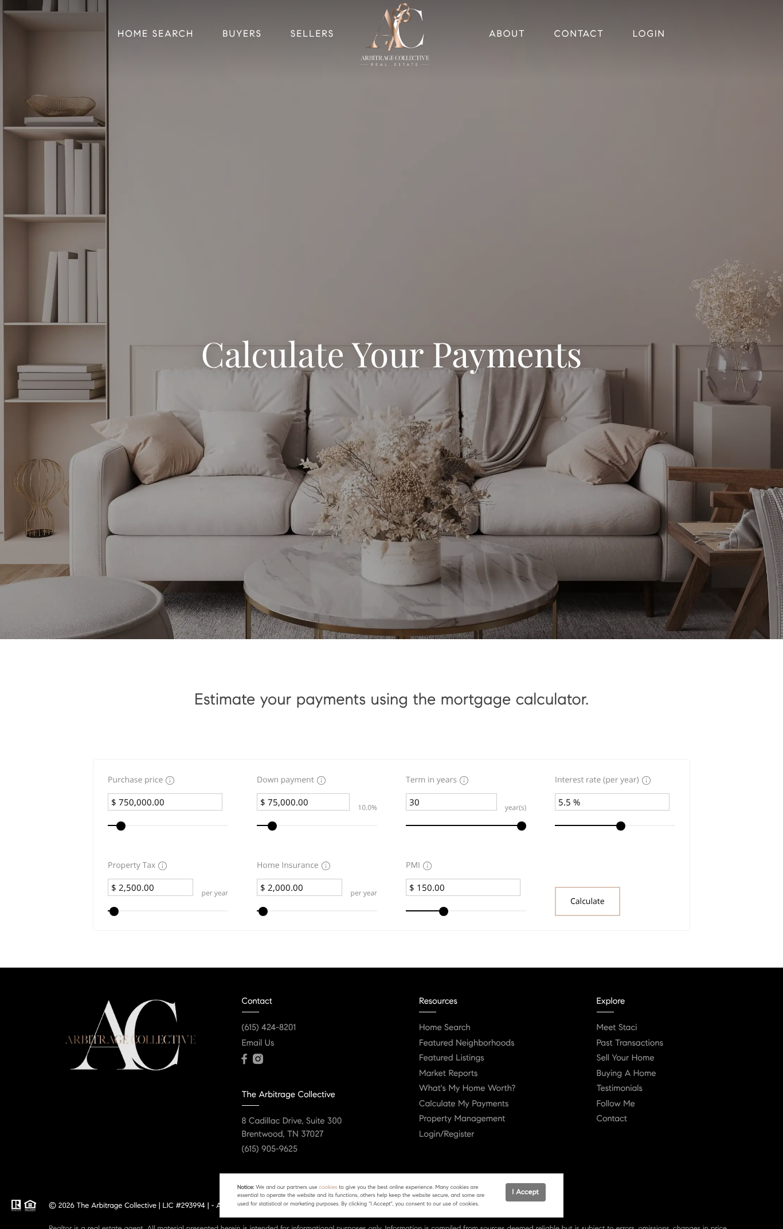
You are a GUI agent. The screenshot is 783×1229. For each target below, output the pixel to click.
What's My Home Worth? (467, 1088)
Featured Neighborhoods (467, 1043)
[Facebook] (244, 1059)
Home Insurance (288, 865)
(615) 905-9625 (269, 1149)
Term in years (431, 779)
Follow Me (616, 1104)
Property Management (462, 1119)
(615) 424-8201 (269, 1028)
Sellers (312, 34)
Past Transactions (630, 1043)
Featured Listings (451, 1058)
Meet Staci (617, 1028)
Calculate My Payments (463, 1104)
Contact (579, 34)
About (507, 34)
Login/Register (447, 1134)
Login (649, 34)
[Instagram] (258, 1059)
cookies (328, 1187)
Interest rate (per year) (597, 779)
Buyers (242, 34)
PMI (413, 865)
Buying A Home (626, 1073)
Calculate (587, 901)
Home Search (156, 34)
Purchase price (135, 779)
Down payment (285, 779)
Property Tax (131, 865)
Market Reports (448, 1073)
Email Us (258, 1043)
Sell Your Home (626, 1058)
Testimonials (620, 1088)
